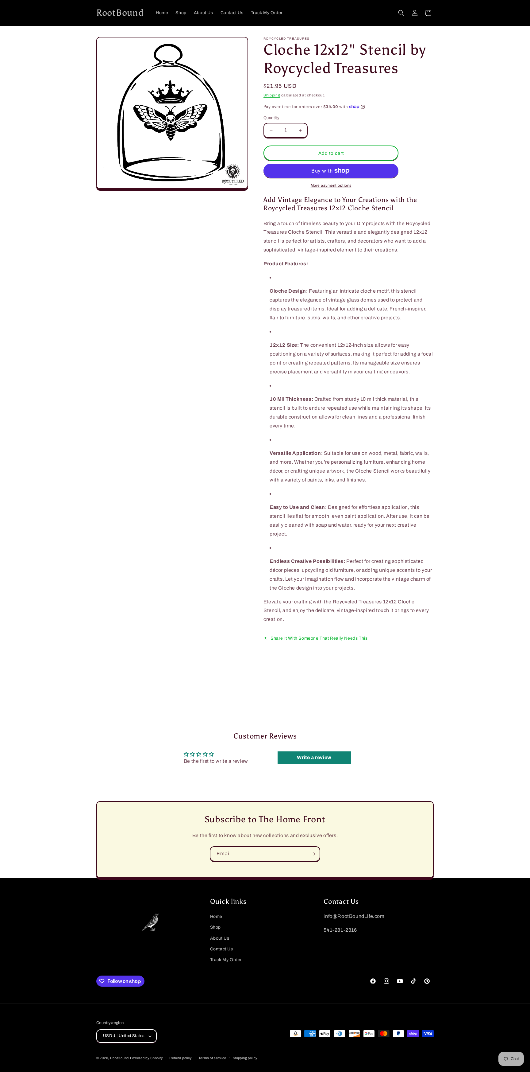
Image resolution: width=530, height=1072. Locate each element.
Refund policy (180, 1058)
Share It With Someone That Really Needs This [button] (319, 638)
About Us (219, 938)
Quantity (271, 118)
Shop (215, 927)
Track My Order (226, 959)
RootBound (119, 1058)
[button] (401, 13)
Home (216, 916)
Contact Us (221, 949)
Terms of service (212, 1058)
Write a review (314, 757)
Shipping (271, 95)
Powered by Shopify (146, 1058)
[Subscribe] (313, 853)
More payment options (331, 185)
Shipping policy (245, 1058)
